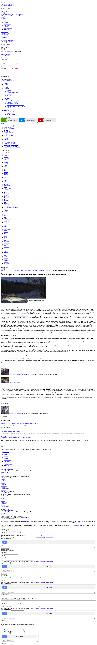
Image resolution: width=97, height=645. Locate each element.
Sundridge (6, 241)
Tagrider (6, 244)
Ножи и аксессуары (9, 132)
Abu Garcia (6, 152)
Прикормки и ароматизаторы (11, 136)
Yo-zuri (5, 251)
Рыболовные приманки (10, 131)
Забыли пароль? (5, 11)
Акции (5, 21)
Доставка (9, 90)
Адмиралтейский (8, 253)
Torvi (5, 245)
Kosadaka (6, 189)
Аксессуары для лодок (9, 142)
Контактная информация (7, 54)
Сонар (5, 259)
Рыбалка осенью (40, 270)
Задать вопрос (4, 32)
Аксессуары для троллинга (11, 145)
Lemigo (5, 192)
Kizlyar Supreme (8, 188)
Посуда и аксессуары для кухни (12, 147)
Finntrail (6, 172)
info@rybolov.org (8, 469)
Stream (5, 238)
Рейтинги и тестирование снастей (15, 105)
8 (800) (5, 55)
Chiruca (5, 159)
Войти (2, 13)
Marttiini (6, 198)
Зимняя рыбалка (8, 127)
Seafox (5, 230)
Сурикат (6, 260)
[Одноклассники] (4, 416)
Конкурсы (9, 109)
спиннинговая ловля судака (21, 316)
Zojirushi (6, 252)
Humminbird (7, 183)
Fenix (5, 169)
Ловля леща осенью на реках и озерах (10, 431)
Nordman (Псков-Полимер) (11, 207)
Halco (5, 178)
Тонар (5, 264)
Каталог (6, 84)
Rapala (5, 223)
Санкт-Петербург (11, 111)
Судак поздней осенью (15, 413)
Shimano (6, 232)
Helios (5, 181)
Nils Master (6, 204)
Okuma (5, 211)
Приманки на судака (14, 382)
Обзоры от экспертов (12, 103)
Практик (6, 258)
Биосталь (6, 255)
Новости (6, 26)
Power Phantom (7, 219)
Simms (5, 233)
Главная (6, 83)
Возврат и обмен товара (13, 92)
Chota (5, 161)
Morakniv (6, 203)
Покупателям (7, 24)
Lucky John (6, 196)
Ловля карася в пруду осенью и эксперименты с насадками (16, 437)
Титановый (7, 263)
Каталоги (9, 94)
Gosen (5, 177)
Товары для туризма (9, 135)
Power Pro (6, 221)
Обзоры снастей (8, 28)
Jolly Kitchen (7, 185)
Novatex (6, 210)
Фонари (6, 138)
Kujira (5, 191)
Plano (5, 217)
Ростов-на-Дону (11, 114)
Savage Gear (7, 229)
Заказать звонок (5, 33)
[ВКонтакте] (1, 416)
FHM (5, 170)
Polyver (5, 218)
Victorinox (6, 247)
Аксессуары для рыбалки (10, 146)
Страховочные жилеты (9, 141)
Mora (5, 202)
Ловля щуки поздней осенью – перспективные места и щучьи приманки (19, 423)
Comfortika (6, 163)
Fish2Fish (6, 173)
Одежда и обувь (8, 134)
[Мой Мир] (6, 416)
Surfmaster (6, 243)
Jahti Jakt (6, 184)
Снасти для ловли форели (10, 126)
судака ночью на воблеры (19, 374)
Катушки (6, 130)
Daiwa (5, 166)
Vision (5, 248)
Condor (5, 165)
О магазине (7, 25)
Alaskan (6, 157)
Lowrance (6, 195)
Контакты (6, 29)
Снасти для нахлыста (9, 143)
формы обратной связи (79, 525)
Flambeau (6, 174)
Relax (5, 225)
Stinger (5, 237)
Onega (5, 213)
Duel (5, 168)
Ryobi (5, 226)
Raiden (5, 222)
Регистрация (11, 4)
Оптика (6, 139)
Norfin (5, 208)
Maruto (5, 199)
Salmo (5, 228)
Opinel (5, 214)
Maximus (6, 200)
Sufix (5, 240)
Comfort (6, 162)
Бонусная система (11, 96)
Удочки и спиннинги (9, 128)
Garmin (5, 176)
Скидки (6, 22)
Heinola (5, 180)
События (9, 107)
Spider (5, 236)
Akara (5, 155)
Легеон (5, 256)
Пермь (8, 113)
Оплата (8, 91)
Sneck (5, 234)
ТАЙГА (6, 262)
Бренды (9, 95)
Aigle (5, 154)
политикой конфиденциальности (44, 537)
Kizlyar (5, 187)
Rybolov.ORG (4, 270)
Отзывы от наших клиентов (14, 102)
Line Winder (7, 193)
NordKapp (6, 206)
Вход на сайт (4, 4)
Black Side (6, 158)
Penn (5, 215)
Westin (5, 249)
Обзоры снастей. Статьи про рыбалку (16, 106)
